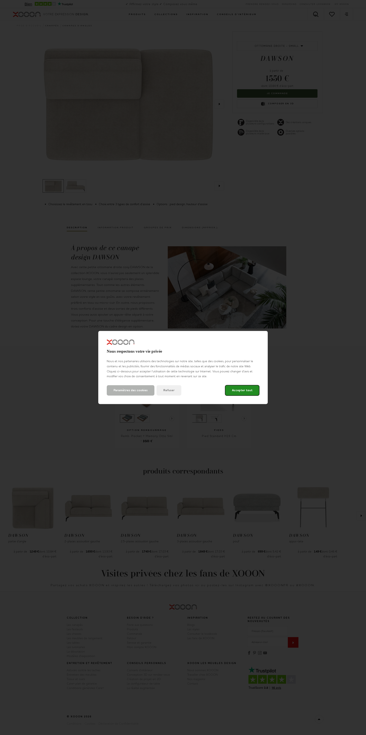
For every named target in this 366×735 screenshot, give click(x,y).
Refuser (169, 390)
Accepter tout (242, 390)
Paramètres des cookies (131, 390)
